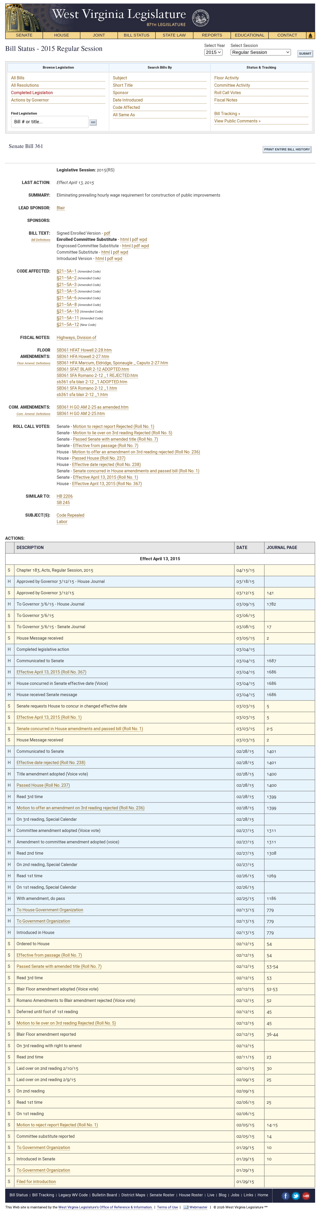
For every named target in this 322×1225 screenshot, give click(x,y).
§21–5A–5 (67, 291)
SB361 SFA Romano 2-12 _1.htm (87, 388)
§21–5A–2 (67, 277)
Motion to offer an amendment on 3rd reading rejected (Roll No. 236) (136, 452)
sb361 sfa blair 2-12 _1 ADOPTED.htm (92, 381)
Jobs (235, 1195)
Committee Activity (232, 85)
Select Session (244, 45)
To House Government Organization (50, 909)
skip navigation (204, 5)
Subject (120, 77)
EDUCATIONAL (249, 35)
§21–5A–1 (67, 271)
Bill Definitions (40, 240)
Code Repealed (70, 515)
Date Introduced (128, 100)
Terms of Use (167, 1207)
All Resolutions (25, 85)
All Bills (17, 77)
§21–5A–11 (68, 318)
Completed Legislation (32, 92)
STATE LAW (174, 35)
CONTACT (287, 35)
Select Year (214, 45)
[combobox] (49, 122)
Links (248, 1195)
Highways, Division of (76, 337)
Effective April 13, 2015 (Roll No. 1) (105, 477)
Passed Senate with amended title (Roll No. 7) (115, 439)
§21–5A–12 (68, 324)
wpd (143, 239)
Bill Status (19, 1195)
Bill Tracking (43, 1195)
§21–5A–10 (68, 311)
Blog (222, 1195)
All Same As (124, 114)
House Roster (191, 1195)
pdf (107, 233)
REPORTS (212, 35)
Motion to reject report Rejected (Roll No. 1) (113, 426)
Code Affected (126, 107)
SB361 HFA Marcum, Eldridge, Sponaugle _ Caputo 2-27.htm (112, 362)
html (124, 239)
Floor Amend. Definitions (33, 363)
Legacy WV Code (73, 1195)
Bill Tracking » (227, 113)
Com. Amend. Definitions (33, 414)
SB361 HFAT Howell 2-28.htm (84, 350)
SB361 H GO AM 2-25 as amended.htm (92, 407)
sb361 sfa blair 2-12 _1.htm (82, 394)
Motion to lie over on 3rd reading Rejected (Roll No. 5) (122, 432)
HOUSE (61, 35)
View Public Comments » (237, 121)
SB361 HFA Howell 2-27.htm (83, 356)
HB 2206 (65, 496)
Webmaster (198, 1207)
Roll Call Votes (227, 92)
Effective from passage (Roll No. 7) (105, 445)
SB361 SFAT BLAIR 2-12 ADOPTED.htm (93, 369)
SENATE (24, 35)
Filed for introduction (36, 1181)
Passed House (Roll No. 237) (98, 458)
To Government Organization (43, 921)
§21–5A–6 (67, 297)
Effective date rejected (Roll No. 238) (106, 464)
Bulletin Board (104, 1195)
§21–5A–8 (67, 304)
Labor (62, 521)
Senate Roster (162, 1195)
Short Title (123, 85)
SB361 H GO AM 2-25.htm (81, 413)
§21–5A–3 (67, 284)
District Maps (133, 1195)
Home (263, 1195)
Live (210, 1195)
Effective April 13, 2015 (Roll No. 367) (107, 483)
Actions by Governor (30, 100)
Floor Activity (226, 77)
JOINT (99, 35)
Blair (61, 207)
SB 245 (63, 502)
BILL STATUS (136, 35)
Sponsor (120, 92)
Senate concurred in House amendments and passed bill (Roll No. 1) (136, 470)
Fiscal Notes (225, 100)
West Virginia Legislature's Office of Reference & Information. (105, 1207)
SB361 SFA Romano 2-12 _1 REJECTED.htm (97, 375)
